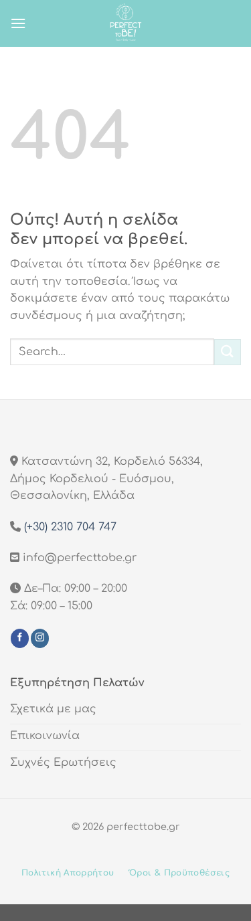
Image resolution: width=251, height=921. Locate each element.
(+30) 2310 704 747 (70, 527)
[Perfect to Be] (126, 23)
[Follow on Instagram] (40, 638)
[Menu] (18, 23)
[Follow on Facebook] (20, 638)
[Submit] (227, 352)
